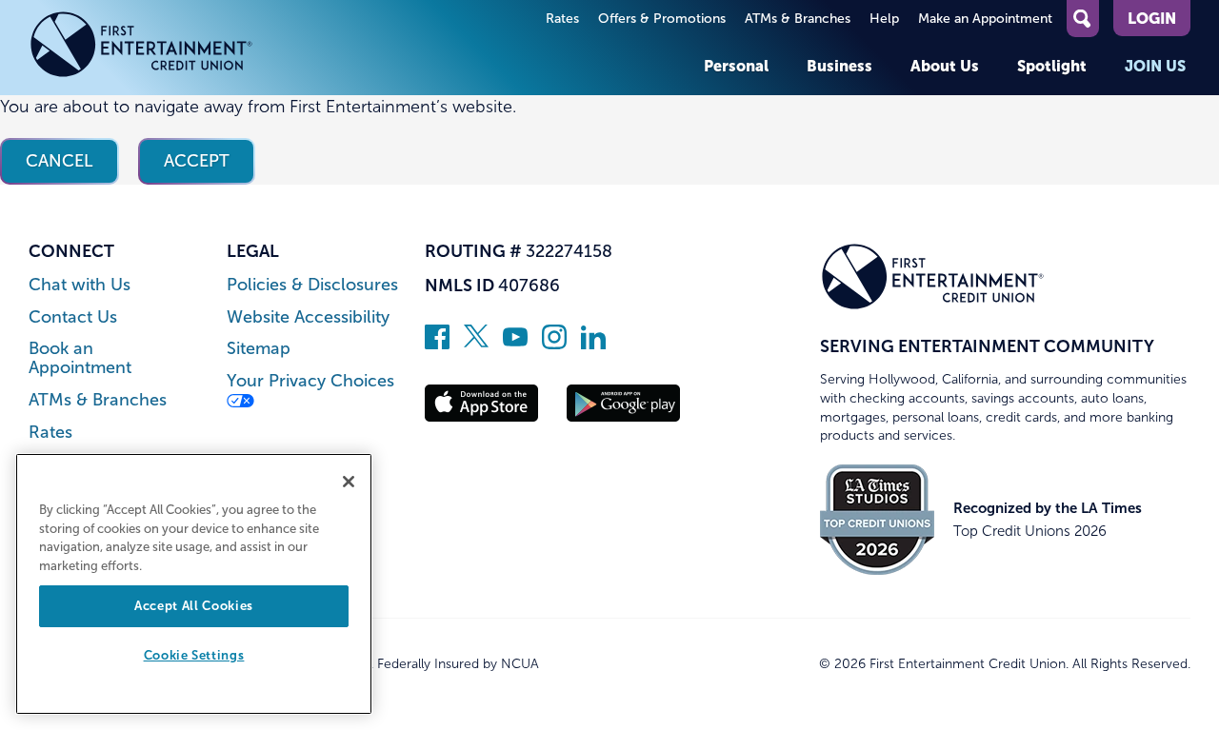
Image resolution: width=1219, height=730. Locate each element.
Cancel (59, 160)
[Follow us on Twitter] (476, 343)
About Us (944, 65)
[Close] (349, 482)
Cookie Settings (194, 656)
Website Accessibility (308, 317)
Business (839, 65)
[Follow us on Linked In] (593, 343)
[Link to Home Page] (141, 48)
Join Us (1155, 65)
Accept (197, 160)
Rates (562, 18)
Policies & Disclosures (312, 285)
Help (884, 18)
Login (1152, 18)
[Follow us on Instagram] (554, 343)
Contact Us (73, 317)
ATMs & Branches (797, 18)
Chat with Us (79, 285)
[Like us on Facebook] (437, 343)
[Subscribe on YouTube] (515, 343)
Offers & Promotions (662, 18)
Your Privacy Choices (310, 381)
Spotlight (1052, 65)
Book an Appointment (80, 358)
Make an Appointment (985, 18)
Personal (736, 65)
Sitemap (258, 349)
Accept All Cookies (193, 606)
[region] (193, 584)
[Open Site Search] (1083, 18)
